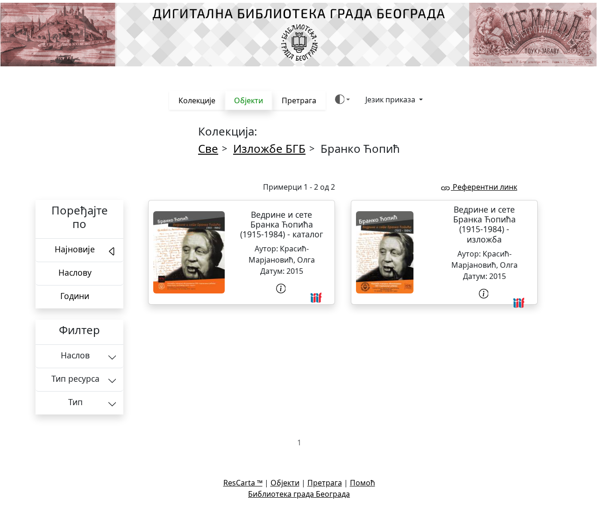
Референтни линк (484, 187)
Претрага (299, 100)
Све (208, 148)
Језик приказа (391, 99)
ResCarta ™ (243, 483)
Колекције (196, 100)
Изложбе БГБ (269, 148)
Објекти (248, 100)
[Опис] (281, 288)
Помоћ (362, 483)
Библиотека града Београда (299, 494)
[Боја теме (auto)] (343, 99)
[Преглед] (189, 252)
